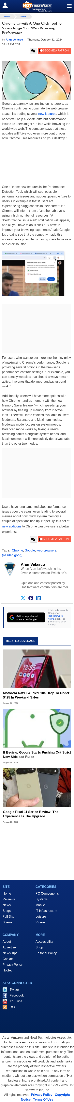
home (7, 16)
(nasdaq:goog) (12, 555)
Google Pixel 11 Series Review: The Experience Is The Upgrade (30, 814)
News (23, 16)
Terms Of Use (43, 1099)
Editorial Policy (46, 953)
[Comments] (33, 51)
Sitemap (8, 922)
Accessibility (44, 941)
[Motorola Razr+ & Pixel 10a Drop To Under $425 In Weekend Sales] (37, 668)
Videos (40, 922)
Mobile (40, 905)
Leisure (41, 916)
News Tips (10, 953)
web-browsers (46, 550)
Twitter (14, 989)
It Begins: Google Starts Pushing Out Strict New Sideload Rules (37, 755)
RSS (13, 1007)
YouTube (16, 1001)
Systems (42, 899)
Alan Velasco (33, 564)
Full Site (8, 916)
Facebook (17, 995)
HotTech (8, 970)
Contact (8, 959)
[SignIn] (7, 5)
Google (30, 550)
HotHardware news (55, 617)
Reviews (9, 899)
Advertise (9, 947)
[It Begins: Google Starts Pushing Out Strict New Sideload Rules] (37, 728)
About (7, 941)
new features (47, 113)
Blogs (7, 910)
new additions (12, 526)
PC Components (47, 893)
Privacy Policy (12, 964)
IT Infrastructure (46, 910)
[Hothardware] (37, 6)
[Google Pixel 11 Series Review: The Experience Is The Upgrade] (37, 787)
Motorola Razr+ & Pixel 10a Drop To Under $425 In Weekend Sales (36, 695)
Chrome (17, 550)
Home (7, 893)
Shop (39, 947)
